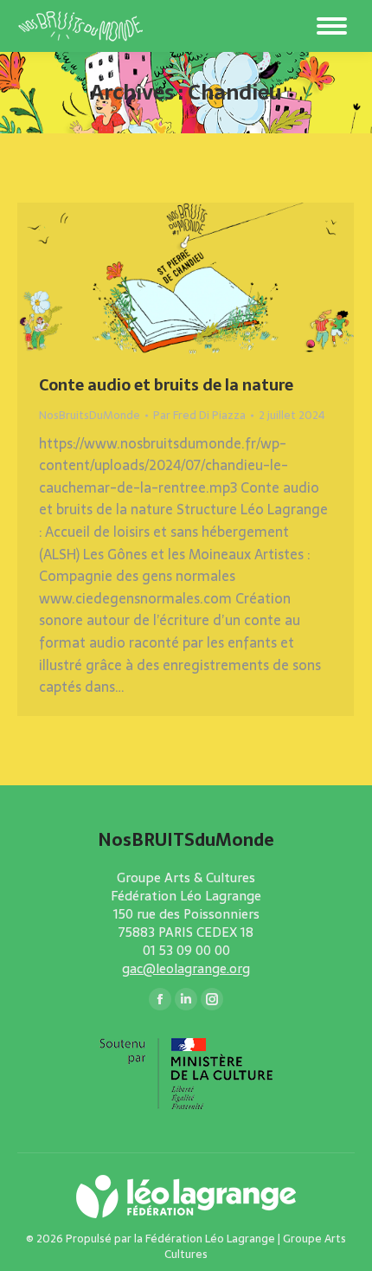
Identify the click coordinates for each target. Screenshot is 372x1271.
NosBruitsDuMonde (89, 415)
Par (199, 415)
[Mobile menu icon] (332, 26)
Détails (209, 279)
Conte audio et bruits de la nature (166, 384)
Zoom (163, 279)
